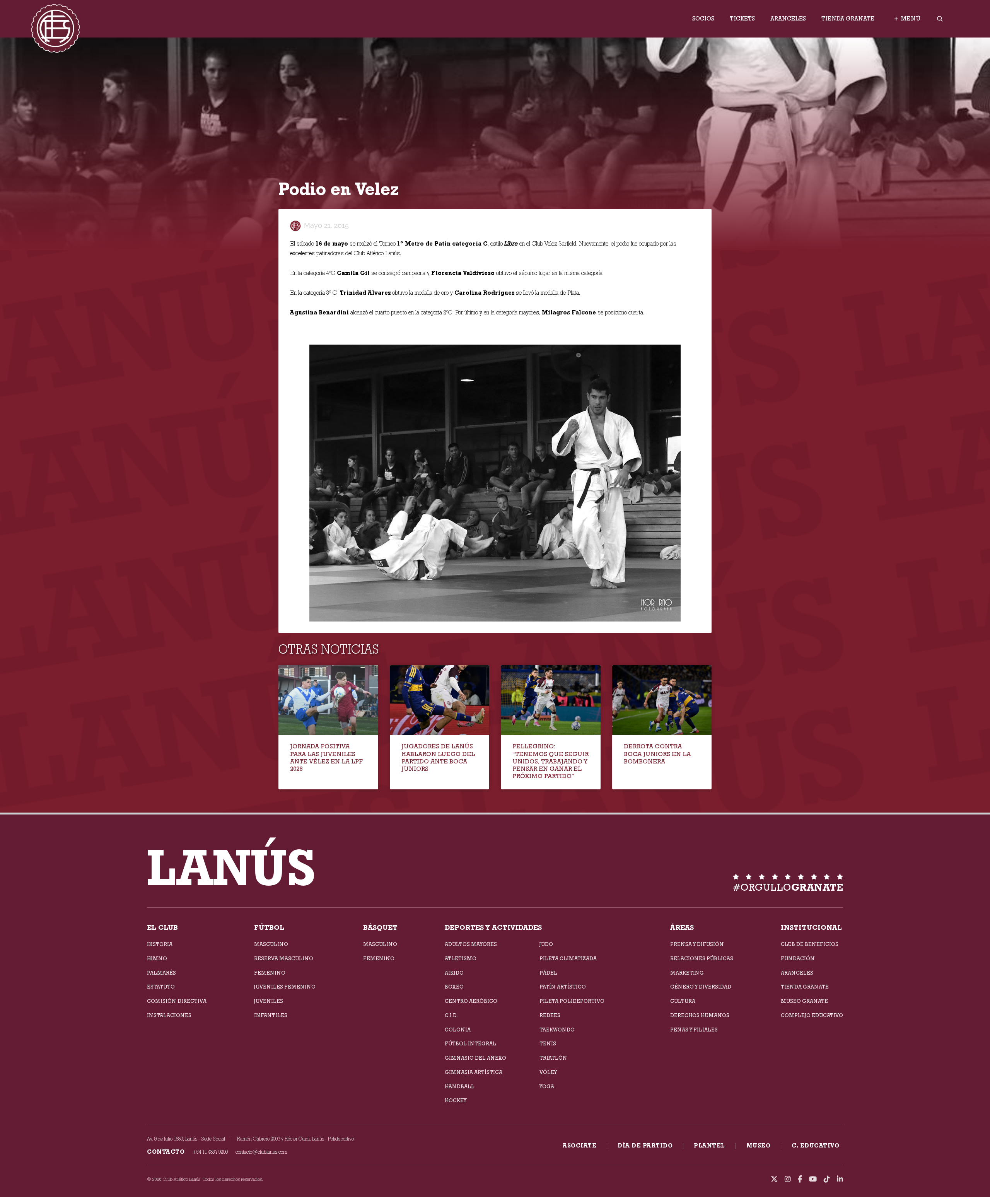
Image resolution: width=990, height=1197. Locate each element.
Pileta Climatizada (568, 958)
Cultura (682, 1001)
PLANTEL (709, 1145)
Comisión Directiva (177, 1001)
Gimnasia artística (473, 1072)
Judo (546, 944)
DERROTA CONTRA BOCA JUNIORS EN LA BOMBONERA (657, 754)
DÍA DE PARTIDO (645, 1145)
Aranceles (788, 18)
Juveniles (268, 1001)
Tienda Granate (847, 18)
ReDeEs (549, 1015)
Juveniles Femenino (285, 987)
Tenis (547, 1043)
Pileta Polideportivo (571, 1001)
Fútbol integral (470, 1043)
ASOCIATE (579, 1145)
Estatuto (161, 987)
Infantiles (270, 1015)
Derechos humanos (699, 1015)
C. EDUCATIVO (815, 1145)
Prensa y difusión (697, 944)
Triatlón (553, 1058)
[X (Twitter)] (774, 1179)
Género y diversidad (700, 987)
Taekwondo (557, 1029)
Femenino (269, 973)
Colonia (458, 1029)
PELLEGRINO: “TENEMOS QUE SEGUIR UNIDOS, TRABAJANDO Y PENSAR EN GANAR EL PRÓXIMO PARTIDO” (550, 761)
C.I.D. (451, 1015)
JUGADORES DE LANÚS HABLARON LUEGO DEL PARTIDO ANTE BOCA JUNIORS (438, 757)
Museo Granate (804, 1001)
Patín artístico (562, 987)
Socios (703, 18)
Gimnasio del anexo (475, 1058)
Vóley (548, 1072)
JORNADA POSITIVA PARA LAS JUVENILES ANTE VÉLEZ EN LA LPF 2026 (326, 757)
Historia (159, 944)
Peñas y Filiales (694, 1029)
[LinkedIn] (840, 1179)
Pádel (548, 973)
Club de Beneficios (809, 944)
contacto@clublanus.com (261, 1152)
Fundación (798, 958)
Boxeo (454, 987)
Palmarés (161, 973)
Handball (460, 1086)
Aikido (454, 973)
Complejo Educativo (812, 1015)
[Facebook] (800, 1179)
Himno (157, 958)
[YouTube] (813, 1179)
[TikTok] (827, 1179)
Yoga (546, 1086)
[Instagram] (788, 1179)
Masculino (271, 944)
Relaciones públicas (701, 958)
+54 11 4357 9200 (210, 1152)
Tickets (742, 18)
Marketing (687, 973)
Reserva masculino (283, 958)
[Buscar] (939, 19)
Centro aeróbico (471, 1001)
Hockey (455, 1100)
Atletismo (460, 958)
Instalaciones (169, 1015)
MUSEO (758, 1145)
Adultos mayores (471, 944)
